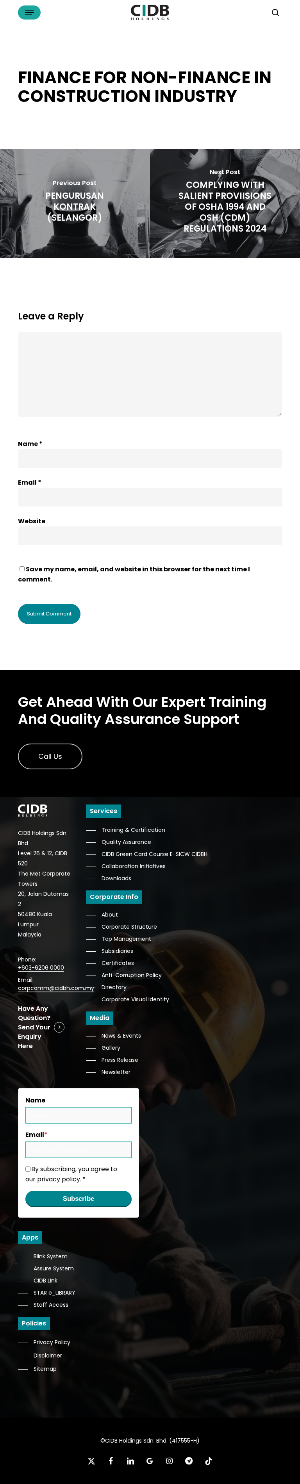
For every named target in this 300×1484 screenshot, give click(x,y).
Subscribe (78, 1198)
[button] (29, 12)
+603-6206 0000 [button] (41, 968)
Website (31, 521)
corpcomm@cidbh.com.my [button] (56, 988)
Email (29, 482)
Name (30, 443)
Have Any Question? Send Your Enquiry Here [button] (34, 1027)
